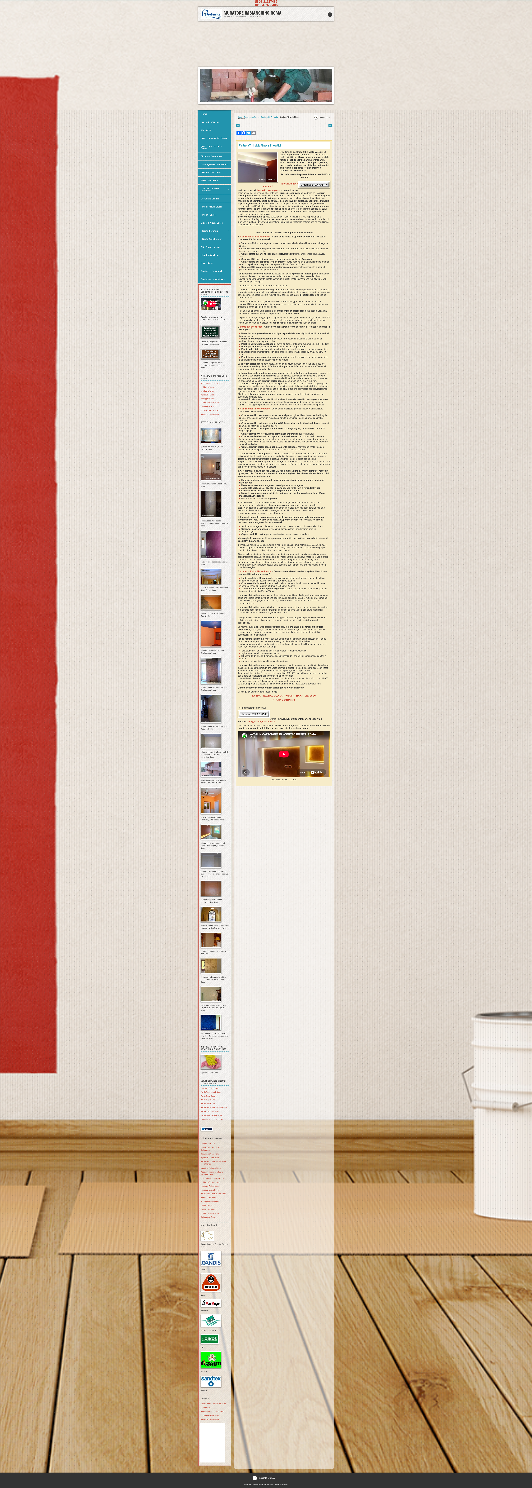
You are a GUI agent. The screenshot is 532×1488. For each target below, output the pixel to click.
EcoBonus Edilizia (210, 198)
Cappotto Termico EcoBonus (210, 189)
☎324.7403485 (266, 5)
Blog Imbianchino (209, 255)
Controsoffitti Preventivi (269, 117)
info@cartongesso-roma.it (261, 721)
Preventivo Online (210, 121)
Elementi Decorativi (211, 172)
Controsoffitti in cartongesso (255, 237)
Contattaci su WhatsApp (213, 279)
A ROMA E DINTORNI (284, 700)
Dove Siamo (207, 263)
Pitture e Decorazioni (211, 156)
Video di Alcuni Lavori (212, 222)
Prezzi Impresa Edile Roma (211, 147)
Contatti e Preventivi (211, 271)
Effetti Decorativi (209, 180)
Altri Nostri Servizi (210, 246)
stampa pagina (324, 117)
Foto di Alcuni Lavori (211, 206)
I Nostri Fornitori (209, 230)
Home (240, 117)
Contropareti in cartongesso (255, 409)
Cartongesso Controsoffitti (214, 164)
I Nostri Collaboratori (211, 238)
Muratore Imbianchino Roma (253, 13)
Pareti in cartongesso (251, 327)
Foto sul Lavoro (209, 214)
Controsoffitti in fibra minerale (255, 571)
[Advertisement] (266, 46)
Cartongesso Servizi (251, 117)
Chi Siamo (206, 129)
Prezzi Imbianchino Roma (214, 138)
